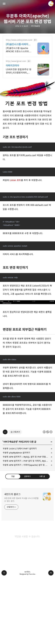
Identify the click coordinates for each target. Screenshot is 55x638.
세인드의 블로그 (12, 494)
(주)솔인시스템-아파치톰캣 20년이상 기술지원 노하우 (18, 44)
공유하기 (27, 476)
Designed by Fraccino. (27, 574)
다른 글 (42, 476)
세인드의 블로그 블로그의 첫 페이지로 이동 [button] (27, 3)
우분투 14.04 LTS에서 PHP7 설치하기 (20, 448)
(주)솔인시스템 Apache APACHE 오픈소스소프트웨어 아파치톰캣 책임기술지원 (18, 50)
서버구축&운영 (35, 26)
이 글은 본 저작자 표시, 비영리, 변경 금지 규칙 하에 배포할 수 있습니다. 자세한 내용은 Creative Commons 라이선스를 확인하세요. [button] (48, 431)
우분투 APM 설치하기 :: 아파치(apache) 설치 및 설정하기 (27, 465)
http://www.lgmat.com (16, 61)
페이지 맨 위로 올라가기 (50, 572)
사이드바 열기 (4, 3)
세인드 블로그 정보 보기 (50, 3)
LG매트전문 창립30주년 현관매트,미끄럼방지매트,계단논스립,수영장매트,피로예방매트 (18, 71)
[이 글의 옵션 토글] (5, 432)
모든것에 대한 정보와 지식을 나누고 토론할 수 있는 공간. (21, 499)
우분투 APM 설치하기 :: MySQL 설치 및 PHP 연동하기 (26, 456)
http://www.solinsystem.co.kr (19, 40)
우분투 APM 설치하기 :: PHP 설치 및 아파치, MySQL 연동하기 (27, 460)
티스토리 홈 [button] (4, 572)
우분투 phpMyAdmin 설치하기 (16, 452)
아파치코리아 (12, 65)
